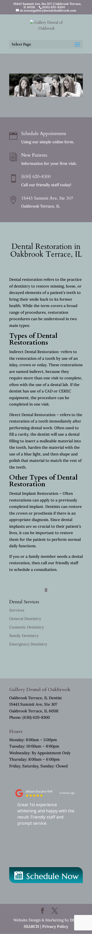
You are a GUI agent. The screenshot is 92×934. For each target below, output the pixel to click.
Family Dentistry (24, 635)
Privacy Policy (55, 926)
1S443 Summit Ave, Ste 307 (47, 198)
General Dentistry (25, 618)
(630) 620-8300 (36, 176)
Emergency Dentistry (28, 644)
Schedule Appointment (43, 133)
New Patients (34, 155)
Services (16, 610)
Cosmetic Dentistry (26, 627)
